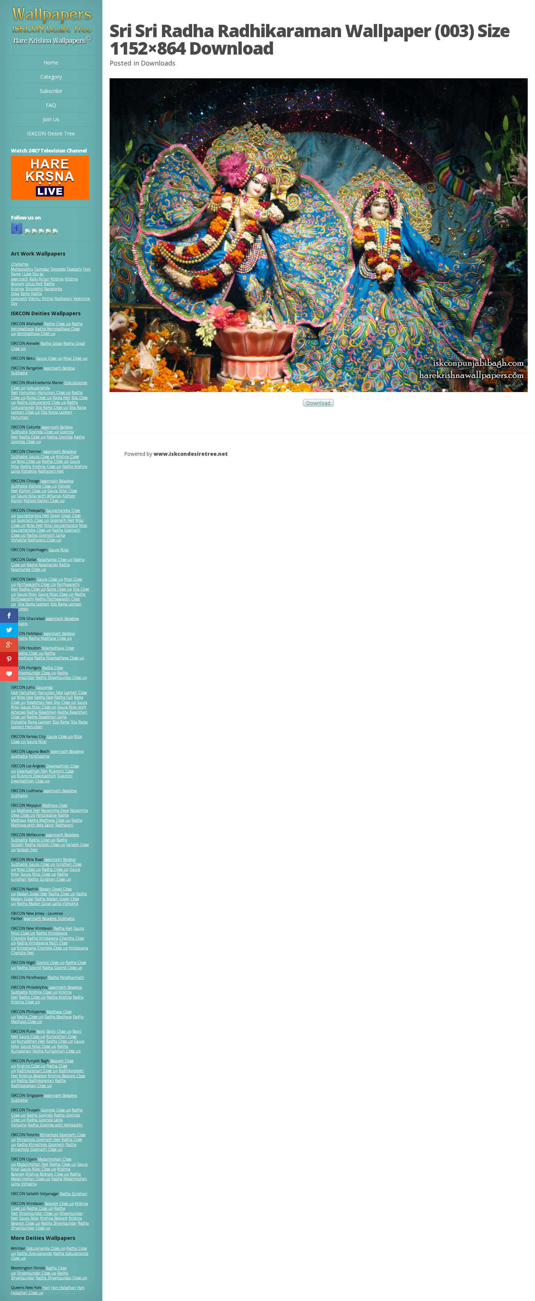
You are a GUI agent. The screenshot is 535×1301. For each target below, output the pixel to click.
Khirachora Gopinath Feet (38, 1139)
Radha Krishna (59, 997)
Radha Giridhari (73, 1193)
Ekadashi (74, 269)
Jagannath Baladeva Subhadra (44, 793)
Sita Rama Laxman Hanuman (41, 415)
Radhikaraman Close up (37, 1070)
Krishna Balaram (33, 1075)
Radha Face (43, 697)
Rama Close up (39, 397)
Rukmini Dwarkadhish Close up (41, 778)
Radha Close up (57, 323)
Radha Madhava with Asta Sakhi (46, 823)
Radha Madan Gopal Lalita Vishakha (47, 903)
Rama (25, 293)
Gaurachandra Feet (33, 515)
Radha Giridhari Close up (49, 879)
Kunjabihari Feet (31, 1041)
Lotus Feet (34, 283)
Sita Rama (61, 721)
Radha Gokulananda (34, 1253)
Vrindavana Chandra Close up (42, 947)
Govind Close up (50, 962)
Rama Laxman (39, 721)
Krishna (57, 278)
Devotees (58, 269)
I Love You (30, 273)
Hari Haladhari (63, 1287)
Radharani (63, 298)
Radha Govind (29, 967)
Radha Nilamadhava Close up (59, 657)
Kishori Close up (32, 490)
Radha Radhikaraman (35, 1080)
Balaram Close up (59, 1203)
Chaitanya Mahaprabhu (22, 266)
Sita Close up (65, 702)
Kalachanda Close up (54, 559)
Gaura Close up (49, 358)
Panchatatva (39, 756)
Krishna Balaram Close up (47, 1174)
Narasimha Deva (55, 810)
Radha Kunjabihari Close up (56, 1050)
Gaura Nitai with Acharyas (39, 495)
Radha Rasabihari (41, 712)
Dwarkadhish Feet (32, 771)
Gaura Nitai (59, 549)
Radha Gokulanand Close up (41, 402)
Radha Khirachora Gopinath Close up (43, 1147)
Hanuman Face (50, 692)
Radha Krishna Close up (40, 466)
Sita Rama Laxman (33, 603)
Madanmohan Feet (32, 1164)
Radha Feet (63, 928)
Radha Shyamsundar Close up (61, 677)
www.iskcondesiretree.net (191, 453)
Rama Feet (61, 397)
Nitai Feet (35, 525)
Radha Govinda (60, 436)
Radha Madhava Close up (50, 638)
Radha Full (63, 697)
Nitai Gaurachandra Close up (49, 528)
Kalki (33, 278)
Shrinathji (34, 288)
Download (318, 402)
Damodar (41, 269)
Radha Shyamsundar (59, 1223)
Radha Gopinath (26, 296)
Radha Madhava (58, 1016)
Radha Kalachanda (42, 564)
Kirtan (44, 278)
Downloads (158, 63)
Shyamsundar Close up (36, 672)
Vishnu (34, 298)
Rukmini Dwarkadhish (36, 775)
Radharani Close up (44, 539)
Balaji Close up (59, 1031)
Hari (46, 1287)
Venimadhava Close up (36, 333)
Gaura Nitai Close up (56, 594)
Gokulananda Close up (45, 1248)
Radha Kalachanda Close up (40, 567)
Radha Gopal (51, 343)
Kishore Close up (43, 486)
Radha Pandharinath (66, 977)
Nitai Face (25, 697)
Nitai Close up (75, 358)
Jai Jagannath (27, 276)
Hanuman (27, 392)
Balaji (40, 1031)
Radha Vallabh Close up (45, 844)
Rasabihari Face (39, 702)
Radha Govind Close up (62, 967)
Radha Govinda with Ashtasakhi (55, 1124)
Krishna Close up (43, 991)
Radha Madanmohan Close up (46, 1176)
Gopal (55, 515)
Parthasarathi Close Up (36, 584)
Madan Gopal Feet (32, 893)
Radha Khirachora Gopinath (40, 1144)
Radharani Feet (51, 471)
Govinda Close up (44, 431)
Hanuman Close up (54, 392)
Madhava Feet (28, 810)
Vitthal (48, 298)
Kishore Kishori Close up (44, 500)
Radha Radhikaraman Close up (38, 1083)
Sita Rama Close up (51, 407)
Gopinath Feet (62, 520)
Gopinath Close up (33, 520)
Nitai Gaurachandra (61, 525)
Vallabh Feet (27, 849)
